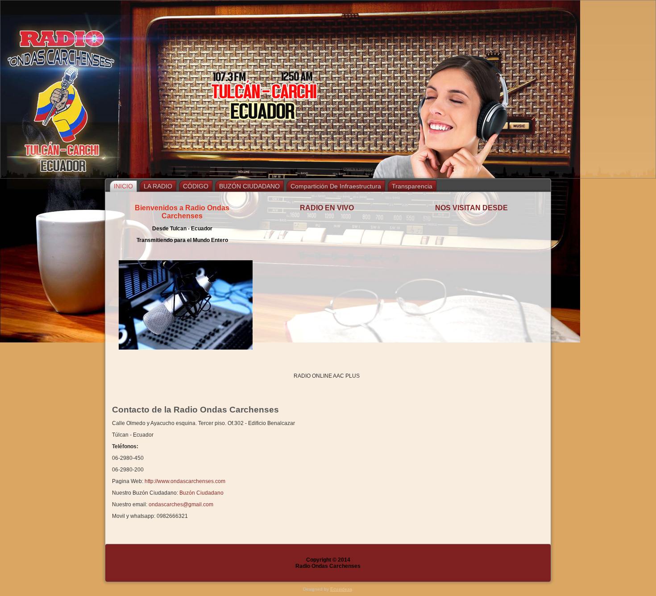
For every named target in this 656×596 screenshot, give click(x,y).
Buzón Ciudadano (201, 493)
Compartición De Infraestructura (336, 186)
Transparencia (412, 186)
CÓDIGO (195, 186)
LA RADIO (158, 186)
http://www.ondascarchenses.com (185, 481)
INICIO (123, 186)
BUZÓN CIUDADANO (249, 186)
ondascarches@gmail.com (181, 504)
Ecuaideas (341, 589)
